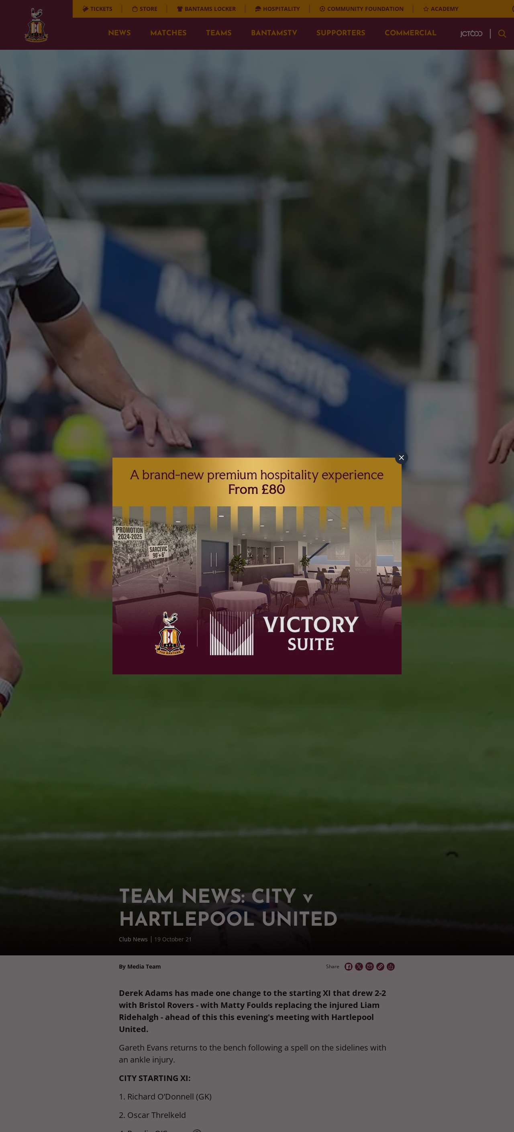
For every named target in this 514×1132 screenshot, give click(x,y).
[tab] (401, 457)
